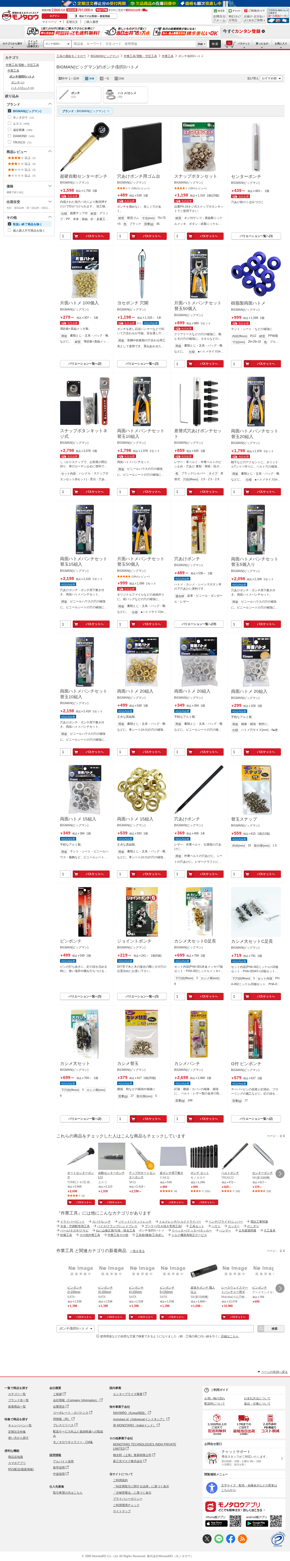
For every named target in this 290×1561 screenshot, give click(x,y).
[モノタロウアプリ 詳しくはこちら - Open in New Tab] (244, 1506)
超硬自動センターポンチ (83, 176)
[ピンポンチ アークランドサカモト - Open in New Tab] (265, 1271)
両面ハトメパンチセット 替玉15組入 (83, 561)
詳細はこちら (230, 1336)
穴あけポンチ (187, 558)
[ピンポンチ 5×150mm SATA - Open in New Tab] (173, 1271)
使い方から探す (18, 1438)
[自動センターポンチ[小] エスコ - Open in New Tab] (111, 1157)
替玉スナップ (244, 819)
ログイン (55, 16)
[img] (21, 16)
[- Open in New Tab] (217, 1424)
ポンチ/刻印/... (53, 43)
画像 (91, 78)
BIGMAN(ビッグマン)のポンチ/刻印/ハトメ (97, 67)
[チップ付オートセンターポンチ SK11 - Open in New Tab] (142, 1157)
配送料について (214, 1403)
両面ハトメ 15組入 (78, 819)
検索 (215, 44)
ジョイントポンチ (134, 941)
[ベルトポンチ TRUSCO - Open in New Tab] (235, 1157)
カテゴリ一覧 (17, 1394)
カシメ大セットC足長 (252, 941)
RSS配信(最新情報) (21, 1469)
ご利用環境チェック (126, 1505)
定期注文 (72, 21)
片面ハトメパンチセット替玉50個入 (198, 306)
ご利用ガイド (219, 1389)
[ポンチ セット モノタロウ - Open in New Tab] (204, 1157)
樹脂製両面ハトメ (248, 303)
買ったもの (262, 43)
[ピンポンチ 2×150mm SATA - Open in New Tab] (80, 1271)
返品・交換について (257, 1403)
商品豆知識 (15, 1457)
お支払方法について (257, 1398)
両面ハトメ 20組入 (135, 691)
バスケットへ (95, 236)
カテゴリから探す (12, 43)
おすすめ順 (269, 78)
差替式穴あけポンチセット (198, 433)
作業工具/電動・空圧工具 (140, 56)
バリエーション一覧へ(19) (199, 624)
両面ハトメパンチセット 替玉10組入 (140, 433)
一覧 (106, 78)
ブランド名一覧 (18, 1400)
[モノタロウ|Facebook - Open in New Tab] (230, 1542)
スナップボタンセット (195, 176)
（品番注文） (32, 44)
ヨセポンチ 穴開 (132, 303)
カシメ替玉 (128, 1063)
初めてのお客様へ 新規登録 (94, 16)
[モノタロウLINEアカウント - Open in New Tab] (218, 1542)
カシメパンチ (187, 1063)
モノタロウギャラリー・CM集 (73, 1442)
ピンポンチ (71, 941)
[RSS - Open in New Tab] (242, 1542)
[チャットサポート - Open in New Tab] (235, 15)
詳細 (200, 44)
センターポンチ (246, 176)
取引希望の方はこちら (67, 1492)
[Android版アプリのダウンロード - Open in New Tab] (264, 1522)
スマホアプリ (17, 1463)
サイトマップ (122, 1511)
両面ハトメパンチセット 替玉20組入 (254, 434)
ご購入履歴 (91, 21)
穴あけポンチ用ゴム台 (138, 176)
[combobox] (134, 44)
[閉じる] (181, 75)
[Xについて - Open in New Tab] (207, 1542)
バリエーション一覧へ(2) (84, 363)
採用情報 (55, 1455)
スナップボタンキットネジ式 (83, 433)
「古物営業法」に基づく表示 (132, 1492)
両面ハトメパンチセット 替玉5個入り (254, 562)
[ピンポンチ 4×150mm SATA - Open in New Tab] (142, 1271)
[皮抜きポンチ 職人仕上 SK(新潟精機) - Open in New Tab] (204, 1271)
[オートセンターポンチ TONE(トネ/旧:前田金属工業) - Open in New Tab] (80, 1157)
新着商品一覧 (17, 1406)
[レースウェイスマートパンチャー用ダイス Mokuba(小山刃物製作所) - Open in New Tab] (235, 1271)
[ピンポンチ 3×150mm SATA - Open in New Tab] (111, 1271)
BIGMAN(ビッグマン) (105, 56)
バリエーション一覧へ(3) (256, 236)
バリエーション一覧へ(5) (84, 996)
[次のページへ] (280, 1173)
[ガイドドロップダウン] (254, 18)
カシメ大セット (75, 1063)
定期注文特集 (17, 1431)
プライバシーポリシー (128, 1498)
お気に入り (281, 43)
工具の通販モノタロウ (71, 56)
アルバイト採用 (63, 1461)
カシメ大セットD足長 (195, 941)
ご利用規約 (120, 1480)
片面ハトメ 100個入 (79, 303)
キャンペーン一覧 (20, 1425)
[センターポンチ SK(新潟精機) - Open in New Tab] (265, 1157)
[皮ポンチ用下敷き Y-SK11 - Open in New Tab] (173, 1157)
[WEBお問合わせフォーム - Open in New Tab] (219, 15)
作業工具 (168, 56)
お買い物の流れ (214, 1398)
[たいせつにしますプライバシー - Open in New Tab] (277, 1539)
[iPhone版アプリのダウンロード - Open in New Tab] (223, 1522)
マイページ (49, 21)
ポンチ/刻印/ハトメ (191, 56)
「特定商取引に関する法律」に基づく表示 (141, 1486)
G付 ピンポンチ (246, 1063)
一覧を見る (137, 1251)
